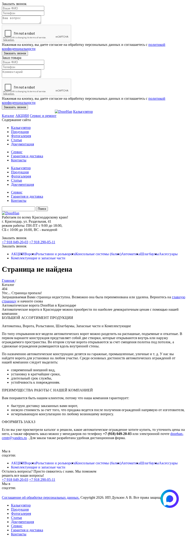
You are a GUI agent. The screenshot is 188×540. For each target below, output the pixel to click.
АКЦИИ (22, 116)
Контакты (18, 160)
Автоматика (130, 254)
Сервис (16, 152)
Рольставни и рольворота (55, 254)
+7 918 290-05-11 (42, 242)
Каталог (8, 116)
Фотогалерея (21, 136)
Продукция (20, 132)
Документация (22, 144)
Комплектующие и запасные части (38, 258)
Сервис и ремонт (43, 116)
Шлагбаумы (149, 254)
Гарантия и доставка (27, 156)
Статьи (16, 140)
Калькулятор (83, 112)
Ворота (30, 254)
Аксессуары (168, 254)
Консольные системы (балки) (98, 254)
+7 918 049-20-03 (15, 242)
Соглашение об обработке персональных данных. (41, 497)
